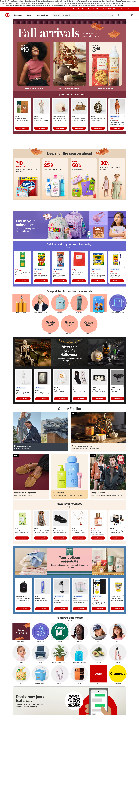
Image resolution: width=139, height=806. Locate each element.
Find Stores (119, 5)
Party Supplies (88, 3)
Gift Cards (103, 3)
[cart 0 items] (132, 15)
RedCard (104, 5)
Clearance (12, 5)
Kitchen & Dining (72, 1)
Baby (114, 1)
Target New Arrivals (6, 1)
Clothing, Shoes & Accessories (46, 1)
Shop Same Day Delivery (87, 5)
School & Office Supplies (28, 3)
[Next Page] (124, 115)
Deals (7, 5)
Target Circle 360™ (93, 9)
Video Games (63, 3)
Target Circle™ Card (79, 9)
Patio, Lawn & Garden (85, 1)
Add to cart (22, 128)
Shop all (69, 247)
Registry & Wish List (109, 9)
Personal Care (126, 1)
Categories (18, 15)
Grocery (95, 1)
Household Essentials (105, 1)
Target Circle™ (66, 9)
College (26, 1)
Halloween (32, 1)
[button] (115, 116)
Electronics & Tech (52, 3)
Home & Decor (62, 1)
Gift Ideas (96, 3)
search (112, 15)
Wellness (17, 3)
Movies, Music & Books (75, 3)
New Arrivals (20, 5)
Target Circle (111, 5)
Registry (98, 5)
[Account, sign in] (122, 15)
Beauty (118, 1)
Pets (7, 3)
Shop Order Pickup (72, 5)
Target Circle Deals (52, 5)
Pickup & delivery (41, 15)
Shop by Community (113, 3)
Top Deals (43, 5)
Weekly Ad (62, 5)
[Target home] (7, 15)
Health (11, 3)
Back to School (18, 1)
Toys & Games (41, 3)
